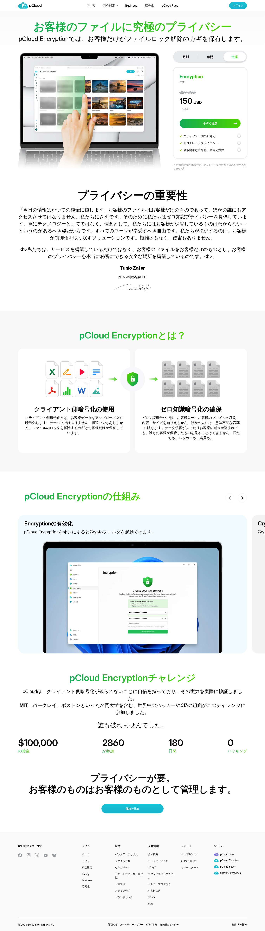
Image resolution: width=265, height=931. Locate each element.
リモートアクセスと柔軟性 (129, 875)
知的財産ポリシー (169, 924)
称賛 (150, 903)
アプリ (91, 5)
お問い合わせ (188, 860)
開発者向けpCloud (230, 872)
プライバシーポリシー (131, 924)
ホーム (86, 854)
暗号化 (149, 5)
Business (131, 5)
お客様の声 (154, 890)
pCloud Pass (170, 5)
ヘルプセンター (190, 854)
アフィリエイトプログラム (162, 875)
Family (85, 874)
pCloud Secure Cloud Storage (30, 5)
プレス (152, 897)
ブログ (152, 867)
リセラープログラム (159, 884)
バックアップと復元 (126, 854)
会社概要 (153, 854)
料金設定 (109, 5)
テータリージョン (158, 860)
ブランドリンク (124, 897)
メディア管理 (122, 890)
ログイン (238, 5)
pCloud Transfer (229, 860)
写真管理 (120, 884)
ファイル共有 (122, 860)
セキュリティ (122, 867)
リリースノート (190, 867)
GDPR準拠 (151, 924)
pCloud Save (227, 866)
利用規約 (112, 924)
